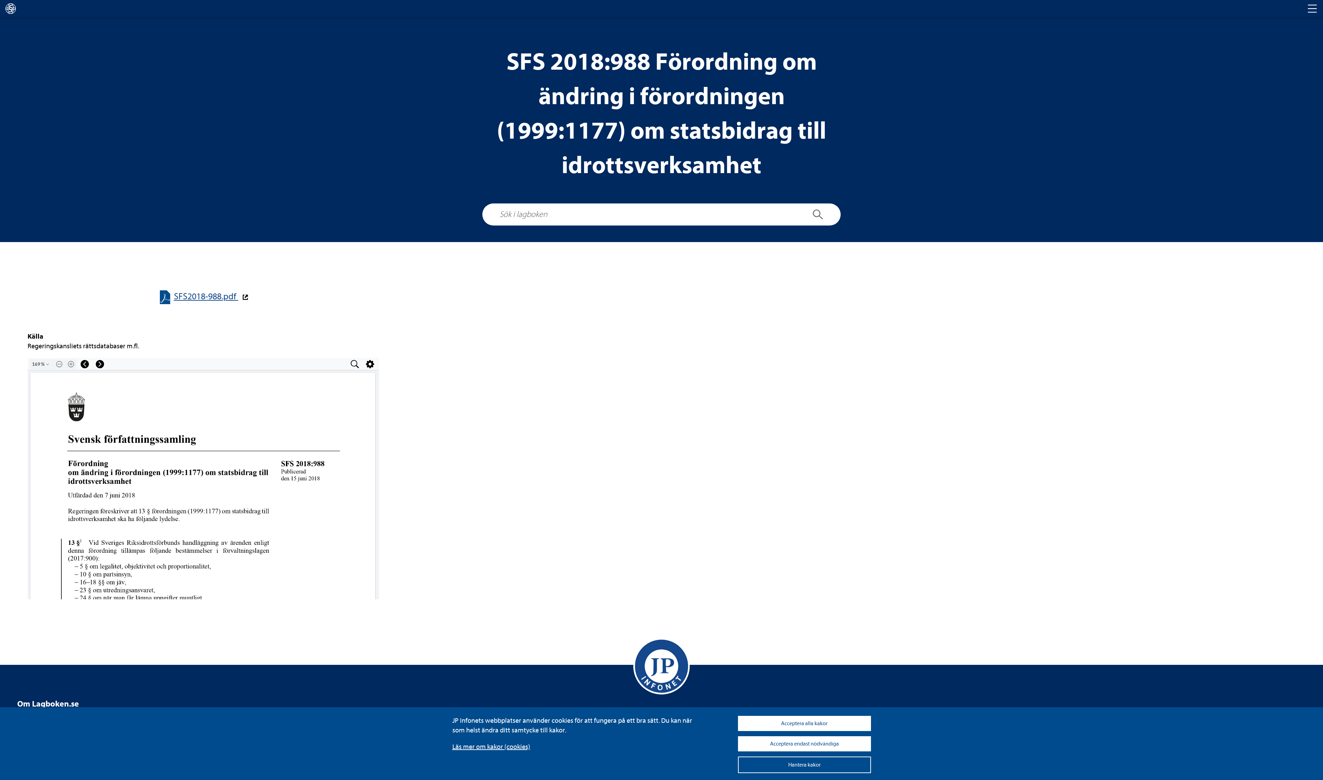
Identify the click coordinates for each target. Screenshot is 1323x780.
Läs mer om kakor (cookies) (491, 747)
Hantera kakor (804, 765)
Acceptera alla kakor (804, 723)
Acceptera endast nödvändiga (804, 744)
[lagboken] (10, 8)
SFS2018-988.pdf (206, 296)
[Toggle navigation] (1312, 8)
